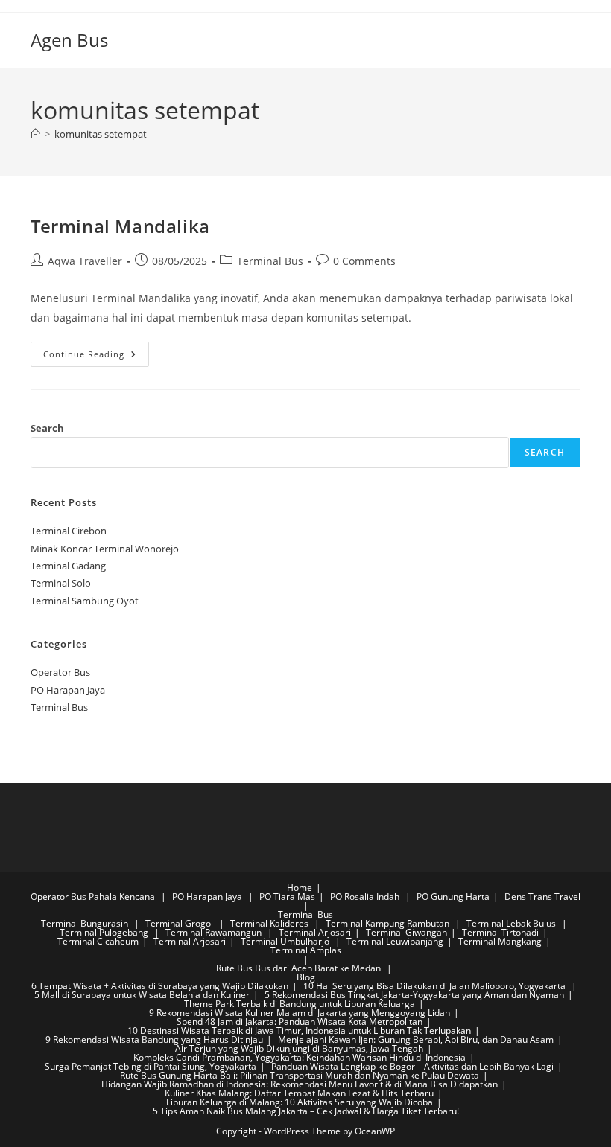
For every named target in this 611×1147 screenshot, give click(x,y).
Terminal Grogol (180, 923)
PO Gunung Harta (453, 896)
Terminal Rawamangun (214, 932)
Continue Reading (96, 357)
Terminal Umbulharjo (286, 941)
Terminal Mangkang (500, 941)
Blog (306, 977)
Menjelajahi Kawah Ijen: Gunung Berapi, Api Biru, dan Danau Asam (416, 1039)
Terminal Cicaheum (98, 941)
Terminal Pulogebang (105, 932)
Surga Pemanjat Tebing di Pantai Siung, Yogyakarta (150, 1066)
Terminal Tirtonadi (500, 932)
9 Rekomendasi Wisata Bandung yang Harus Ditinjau (154, 1039)
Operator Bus (60, 672)
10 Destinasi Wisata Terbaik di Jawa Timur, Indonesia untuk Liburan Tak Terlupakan (299, 1030)
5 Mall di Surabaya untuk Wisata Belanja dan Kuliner (142, 994)
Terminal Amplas (305, 950)
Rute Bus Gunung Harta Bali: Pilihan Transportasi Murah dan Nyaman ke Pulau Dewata (299, 1075)
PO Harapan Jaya (68, 690)
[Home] (35, 134)
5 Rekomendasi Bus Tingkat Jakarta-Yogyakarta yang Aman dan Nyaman (414, 994)
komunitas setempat (100, 134)
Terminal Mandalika (120, 226)
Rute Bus (234, 968)
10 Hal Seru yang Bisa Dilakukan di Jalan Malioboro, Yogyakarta (435, 986)
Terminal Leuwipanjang (394, 941)
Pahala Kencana (123, 896)
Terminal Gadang (68, 565)
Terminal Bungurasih (85, 923)
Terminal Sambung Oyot (85, 600)
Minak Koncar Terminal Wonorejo (105, 548)
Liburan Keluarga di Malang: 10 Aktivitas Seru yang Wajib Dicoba (299, 1102)
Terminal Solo (61, 583)
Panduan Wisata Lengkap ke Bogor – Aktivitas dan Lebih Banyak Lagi (412, 1066)
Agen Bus (69, 40)
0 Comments (364, 261)
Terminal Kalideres (270, 923)
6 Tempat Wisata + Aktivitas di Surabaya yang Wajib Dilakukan (159, 986)
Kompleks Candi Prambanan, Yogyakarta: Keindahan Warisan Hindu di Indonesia (299, 1057)
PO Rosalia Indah (366, 896)
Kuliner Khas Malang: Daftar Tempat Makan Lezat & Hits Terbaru (299, 1093)
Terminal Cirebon (69, 530)
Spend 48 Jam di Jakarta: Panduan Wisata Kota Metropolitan (299, 1021)
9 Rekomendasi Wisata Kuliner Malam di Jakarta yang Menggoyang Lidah (299, 1012)
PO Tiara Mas (287, 896)
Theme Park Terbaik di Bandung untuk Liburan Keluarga (299, 1003)
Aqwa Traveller (85, 261)
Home (299, 887)
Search (47, 428)
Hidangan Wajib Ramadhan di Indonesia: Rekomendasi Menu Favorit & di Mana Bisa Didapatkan (299, 1084)
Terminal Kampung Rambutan (389, 923)
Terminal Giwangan (406, 932)
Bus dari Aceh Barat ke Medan (318, 968)
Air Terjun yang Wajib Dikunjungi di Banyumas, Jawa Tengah (299, 1048)
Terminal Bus (270, 261)
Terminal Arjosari (315, 932)
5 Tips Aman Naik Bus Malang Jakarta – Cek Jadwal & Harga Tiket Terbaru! (306, 1111)
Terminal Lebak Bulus (512, 923)
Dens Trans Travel (542, 896)
